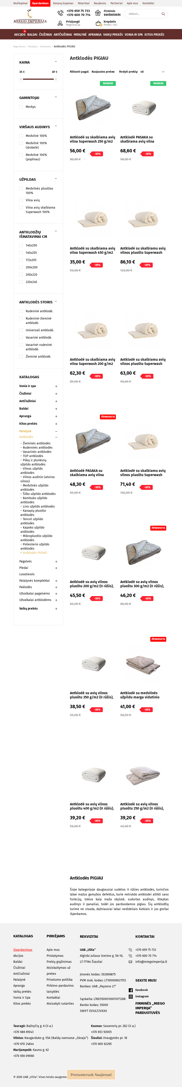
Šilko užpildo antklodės (39, 494)
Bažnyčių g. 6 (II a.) (33, 1026)
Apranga (25, 416)
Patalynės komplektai (34, 581)
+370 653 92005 (101, 1032)
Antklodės (26, 437)
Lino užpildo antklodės (39, 506)
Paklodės (25, 587)
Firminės (112, 12)
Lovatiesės (27, 574)
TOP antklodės (33, 456)
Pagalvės (25, 561)
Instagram (142, 996)
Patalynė (25, 431)
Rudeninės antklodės (38, 448)
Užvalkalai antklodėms (35, 600)
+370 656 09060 (23, 1056)
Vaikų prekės (28, 608)
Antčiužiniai (27, 401)
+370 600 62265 (101, 1044)
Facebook (141, 990)
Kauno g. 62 (31, 1050)
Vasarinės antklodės (37, 452)
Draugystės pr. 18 (109, 1038)
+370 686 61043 (23, 1032)
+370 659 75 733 (78, 11)
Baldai (23, 409)
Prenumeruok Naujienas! (91, 1074)
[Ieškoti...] (163, 14)
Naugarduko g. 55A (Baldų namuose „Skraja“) (50, 1038)
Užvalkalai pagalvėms (34, 593)
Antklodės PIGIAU (35, 553)
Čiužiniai (25, 393)
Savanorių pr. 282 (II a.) (113, 1026)
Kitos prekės (28, 424)
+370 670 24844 (23, 1044)
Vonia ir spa (27, 386)
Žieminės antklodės (37, 443)
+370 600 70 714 (78, 15)
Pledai (23, 568)
